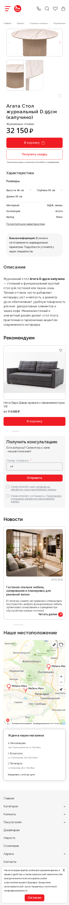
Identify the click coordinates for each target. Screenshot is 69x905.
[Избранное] (60, 350)
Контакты (10, 861)
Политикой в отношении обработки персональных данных (36, 499)
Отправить (34, 478)
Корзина (63, 9)
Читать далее (47, 614)
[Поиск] (47, 8)
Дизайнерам (12, 830)
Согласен (34, 897)
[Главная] (17, 8)
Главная (9, 798)
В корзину (32, 142)
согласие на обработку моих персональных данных (33, 488)
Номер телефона (17, 460)
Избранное (55, 9)
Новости (9, 838)
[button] (59, 96)
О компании (11, 846)
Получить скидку (34, 154)
